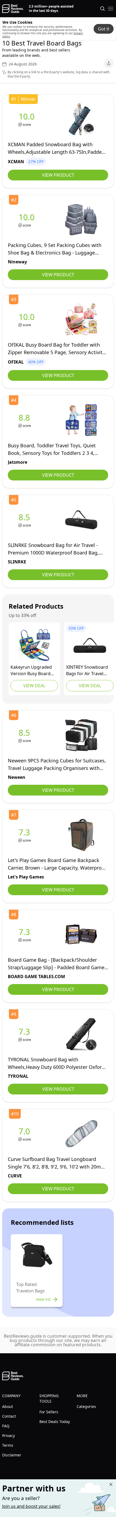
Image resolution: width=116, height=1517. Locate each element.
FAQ (5, 1425)
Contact (9, 1416)
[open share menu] (109, 63)
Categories (86, 1406)
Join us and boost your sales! (31, 1506)
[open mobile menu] (110, 8)
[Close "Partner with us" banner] (111, 1484)
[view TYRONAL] (25, 1034)
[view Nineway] (28, 219)
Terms (7, 1445)
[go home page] (12, 8)
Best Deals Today (54, 1421)
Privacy (8, 1435)
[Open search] (102, 8)
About (7, 1406)
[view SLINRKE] (25, 519)
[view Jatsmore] (25, 420)
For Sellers (48, 1411)
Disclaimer (11, 1454)
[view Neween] (25, 735)
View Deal (34, 686)
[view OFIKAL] (28, 319)
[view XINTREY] (89, 645)
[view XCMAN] (28, 119)
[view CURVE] (25, 1134)
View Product (58, 175)
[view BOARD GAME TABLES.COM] (25, 934)
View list (43, 1299)
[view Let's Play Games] (25, 835)
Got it (103, 29)
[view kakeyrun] (34, 645)
